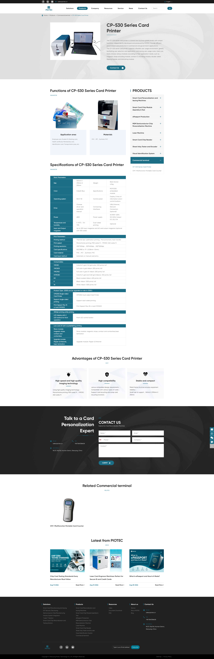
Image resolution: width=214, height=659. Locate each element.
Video (110, 608)
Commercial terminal (63, 15)
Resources (113, 604)
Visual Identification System (143, 153)
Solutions (46, 604)
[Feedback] (212, 442)
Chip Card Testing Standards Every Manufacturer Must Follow (64, 577)
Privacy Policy (167, 656)
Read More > (80, 585)
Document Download (115, 610)
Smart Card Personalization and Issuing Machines (145, 99)
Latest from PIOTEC (107, 540)
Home (46, 15)
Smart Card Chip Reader (142, 140)
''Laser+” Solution (48, 618)
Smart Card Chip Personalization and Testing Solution (54, 622)
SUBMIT (105, 463)
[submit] (169, 8)
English (168, 1)
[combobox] (101, 439)
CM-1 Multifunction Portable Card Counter (147, 171)
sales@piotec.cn (62, 1)
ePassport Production (141, 117)
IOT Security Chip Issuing (50, 610)
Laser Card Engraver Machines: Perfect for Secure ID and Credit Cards (106, 577)
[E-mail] (212, 429)
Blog (132, 613)
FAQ (110, 613)
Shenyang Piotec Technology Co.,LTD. (61, 656)
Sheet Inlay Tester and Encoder (145, 147)
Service (133, 608)
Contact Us (114, 68)
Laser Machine (138, 133)
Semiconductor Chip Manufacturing (54, 613)
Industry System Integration (51, 615)
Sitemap (158, 656)
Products (52, 15)
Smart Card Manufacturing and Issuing (55, 608)
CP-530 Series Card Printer (80, 15)
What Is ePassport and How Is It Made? (144, 576)
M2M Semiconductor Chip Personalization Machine (143, 125)
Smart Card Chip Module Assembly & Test (142, 108)
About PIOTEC (135, 610)
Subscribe (135, 647)
